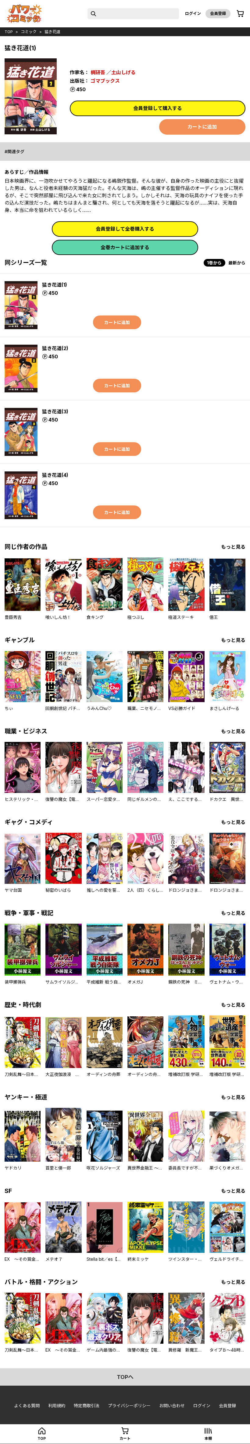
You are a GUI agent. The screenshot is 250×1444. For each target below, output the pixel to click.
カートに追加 (202, 127)
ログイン (193, 13)
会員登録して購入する (157, 108)
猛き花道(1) (54, 285)
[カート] (240, 13)
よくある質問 (27, 1405)
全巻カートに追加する (125, 247)
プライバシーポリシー (129, 1405)
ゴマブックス (105, 81)
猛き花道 (52, 31)
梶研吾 (98, 72)
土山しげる (123, 72)
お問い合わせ (172, 1405)
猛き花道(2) (55, 348)
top (9, 31)
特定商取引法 (86, 1405)
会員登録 (218, 13)
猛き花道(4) (55, 475)
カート (125, 1438)
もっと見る (233, 547)
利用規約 (56, 1405)
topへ (125, 1377)
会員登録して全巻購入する (125, 229)
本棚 (208, 1438)
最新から (236, 262)
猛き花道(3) (55, 411)
